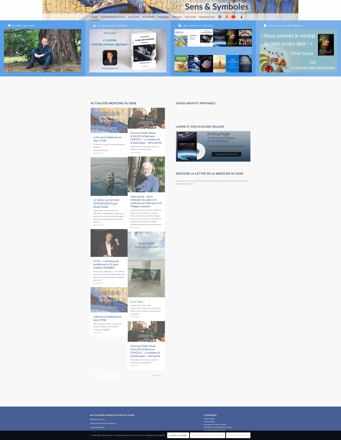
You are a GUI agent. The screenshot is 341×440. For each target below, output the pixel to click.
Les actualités (209, 421)
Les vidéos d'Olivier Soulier (215, 430)
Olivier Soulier (23, 25)
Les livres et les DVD (197, 25)
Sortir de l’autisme (97, 427)
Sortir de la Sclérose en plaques (103, 423)
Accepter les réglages (178, 435)
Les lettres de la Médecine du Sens (218, 427)
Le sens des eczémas (112, 25)
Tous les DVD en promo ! (285, 25)
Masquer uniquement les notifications (207, 435)
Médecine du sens (97, 419)
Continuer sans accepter (238, 435)
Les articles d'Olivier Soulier (215, 424)
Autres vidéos (209, 419)
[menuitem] (94, 17)
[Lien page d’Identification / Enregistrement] (241, 17)
